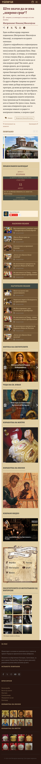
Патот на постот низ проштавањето (20, 292)
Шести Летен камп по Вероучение (18, 154)
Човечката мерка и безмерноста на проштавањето (25, 301)
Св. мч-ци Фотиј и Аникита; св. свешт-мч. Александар (18, 193)
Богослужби (5, 688)
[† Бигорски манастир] (7, 2)
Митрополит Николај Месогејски (19, 23)
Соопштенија (6, 695)
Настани (4, 693)
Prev (4, 367)
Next (36, 367)
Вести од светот (6, 690)
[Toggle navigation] (36, 2)
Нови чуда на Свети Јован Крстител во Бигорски (20, 403)
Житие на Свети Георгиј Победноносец (20, 366)
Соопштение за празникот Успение (23, 247)
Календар (4, 700)
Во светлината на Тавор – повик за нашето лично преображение (25, 274)
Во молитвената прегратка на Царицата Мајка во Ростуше (24, 265)
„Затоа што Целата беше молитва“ (22, 256)
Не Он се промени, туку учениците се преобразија (23, 309)
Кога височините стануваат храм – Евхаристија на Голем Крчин (25, 229)
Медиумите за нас (7, 698)
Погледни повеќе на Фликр (11, 636)
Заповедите (33, 124)
